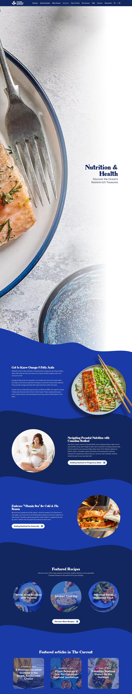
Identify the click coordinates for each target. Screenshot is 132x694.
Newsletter (108, 3)
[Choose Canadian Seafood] (18, 3)
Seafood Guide (45, 3)
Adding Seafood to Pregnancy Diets (85, 462)
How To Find (75, 3)
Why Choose (56, 3)
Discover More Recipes (64, 621)
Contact (99, 3)
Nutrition (66, 3)
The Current (86, 3)
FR (119, 3)
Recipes (35, 3)
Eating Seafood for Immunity (26, 526)
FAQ (93, 3)
